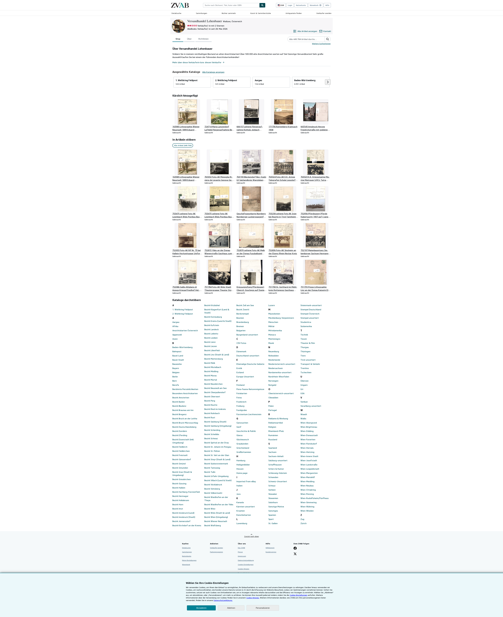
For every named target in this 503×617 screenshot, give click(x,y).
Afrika (175, 326)
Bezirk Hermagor (180, 496)
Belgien (175, 372)
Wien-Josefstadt (308, 460)
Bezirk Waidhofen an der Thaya (216, 499)
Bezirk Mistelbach (212, 367)
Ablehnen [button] (231, 608)
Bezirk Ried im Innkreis (215, 409)
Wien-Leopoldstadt (309, 468)
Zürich (303, 523)
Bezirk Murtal (210, 379)
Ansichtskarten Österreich (185, 330)
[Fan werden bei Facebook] (295, 548)
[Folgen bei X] (295, 554)
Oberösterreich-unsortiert (281, 393)
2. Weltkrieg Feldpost (182, 313)
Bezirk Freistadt (180, 455)
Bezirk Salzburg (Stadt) (215, 421)
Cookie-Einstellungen (298, 595)
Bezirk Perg (209, 400)
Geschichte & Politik (246, 431)
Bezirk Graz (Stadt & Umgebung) (182, 473)
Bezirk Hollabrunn (180, 500)
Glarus (239, 435)
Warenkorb (186, 565)
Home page (241, 473)
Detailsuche (176, 13)
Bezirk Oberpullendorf (215, 392)
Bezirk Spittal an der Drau (216, 442)
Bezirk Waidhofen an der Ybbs (218, 504)
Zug (302, 519)
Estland (240, 372)
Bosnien (240, 318)
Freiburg (240, 406)
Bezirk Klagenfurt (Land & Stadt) (216, 311)
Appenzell (177, 334)
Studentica (305, 322)
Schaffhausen (275, 464)
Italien (239, 485)
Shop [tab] (178, 38)
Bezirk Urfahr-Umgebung (216, 476)
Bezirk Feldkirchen (181, 451)
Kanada (240, 502)
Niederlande (274, 359)
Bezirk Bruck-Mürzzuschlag (185, 422)
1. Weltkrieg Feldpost (182, 309)
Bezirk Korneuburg (213, 317)
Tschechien (305, 372)
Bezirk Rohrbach (212, 413)
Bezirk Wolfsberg (212, 525)
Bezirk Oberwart (212, 396)
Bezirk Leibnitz (211, 333)
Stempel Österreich (309, 313)
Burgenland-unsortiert (247, 334)
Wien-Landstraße (308, 464)
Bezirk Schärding (212, 430)
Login (290, 5)
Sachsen (272, 452)
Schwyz (271, 485)
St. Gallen (273, 523)
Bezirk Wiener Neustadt (215, 521)
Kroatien (240, 510)
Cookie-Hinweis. (252, 598)
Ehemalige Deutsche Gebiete (250, 364)
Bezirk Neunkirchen (213, 384)
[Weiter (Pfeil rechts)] (328, 82)
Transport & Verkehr (310, 364)
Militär (271, 326)
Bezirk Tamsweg (212, 467)
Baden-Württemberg (182, 347)
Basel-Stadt (178, 359)
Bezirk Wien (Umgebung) (216, 517)
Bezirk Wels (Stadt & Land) (217, 513)
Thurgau (304, 347)
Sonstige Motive (276, 506)
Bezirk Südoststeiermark (216, 463)
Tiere (303, 355)
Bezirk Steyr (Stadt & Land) (217, 459)
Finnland (240, 385)
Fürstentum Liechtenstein (248, 414)
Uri (301, 389)
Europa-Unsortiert (245, 376)
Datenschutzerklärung (246, 560)
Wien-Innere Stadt (309, 456)
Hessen (240, 468)
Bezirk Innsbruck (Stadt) (183, 517)
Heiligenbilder (243, 464)
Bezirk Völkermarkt (213, 493)
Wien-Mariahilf (307, 477)
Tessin (303, 339)
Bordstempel (242, 313)
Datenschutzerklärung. (223, 600)
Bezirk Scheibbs (211, 434)
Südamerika (306, 326)
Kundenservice (271, 552)
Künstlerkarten (243, 515)
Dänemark (241, 351)
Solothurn (273, 502)
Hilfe (327, 5)
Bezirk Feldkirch (179, 446)
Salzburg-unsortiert (277, 460)
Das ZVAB (241, 548)
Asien (175, 339)
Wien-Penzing (307, 494)
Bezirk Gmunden (180, 467)
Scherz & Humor (276, 468)
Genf (238, 427)
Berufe (175, 385)
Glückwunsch (242, 439)
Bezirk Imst (177, 508)
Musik (271, 343)
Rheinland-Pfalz (276, 431)
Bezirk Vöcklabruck (213, 484)
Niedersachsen (275, 368)
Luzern (271, 305)
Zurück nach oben (251, 536)
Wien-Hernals (307, 448)
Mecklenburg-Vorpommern (281, 318)
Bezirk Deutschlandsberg (184, 427)
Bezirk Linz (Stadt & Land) (216, 354)
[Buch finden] (262, 5)
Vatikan (304, 401)
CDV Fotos (241, 343)
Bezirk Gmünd (179, 463)
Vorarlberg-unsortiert (310, 406)
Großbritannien (243, 452)
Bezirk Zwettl (242, 309)
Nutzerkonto (301, 5)
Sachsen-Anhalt (276, 456)
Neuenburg (273, 351)
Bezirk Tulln (209, 472)
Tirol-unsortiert (308, 359)
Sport (271, 519)
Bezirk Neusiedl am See (215, 388)
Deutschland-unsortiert (247, 355)
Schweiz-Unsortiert (277, 481)
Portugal (272, 410)
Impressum (242, 556)
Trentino (304, 368)
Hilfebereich (270, 548)
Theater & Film (307, 343)
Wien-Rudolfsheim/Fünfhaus (314, 498)
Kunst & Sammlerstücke (260, 13)
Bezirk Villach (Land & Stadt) (218, 480)
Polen (271, 406)
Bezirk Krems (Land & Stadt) (217, 321)
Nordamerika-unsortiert (279, 372)
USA (302, 393)
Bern (174, 380)
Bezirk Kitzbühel (212, 305)
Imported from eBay (246, 481)
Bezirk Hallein (178, 487)
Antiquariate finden (294, 13)
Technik (304, 334)
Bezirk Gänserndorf (181, 459)
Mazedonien (274, 313)
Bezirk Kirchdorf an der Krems (186, 525)
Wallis (303, 418)
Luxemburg (241, 523)
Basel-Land (177, 355)
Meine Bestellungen (189, 560)
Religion (272, 427)
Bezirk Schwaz (211, 438)
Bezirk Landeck (211, 329)
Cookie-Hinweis (243, 569)
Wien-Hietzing (307, 452)
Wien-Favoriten (307, 439)
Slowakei (272, 494)
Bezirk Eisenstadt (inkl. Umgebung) (183, 441)
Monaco (272, 334)
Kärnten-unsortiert (245, 506)
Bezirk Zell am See (245, 305)
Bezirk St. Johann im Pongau (217, 446)
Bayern (175, 368)
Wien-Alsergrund (308, 422)
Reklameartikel (275, 422)
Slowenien (273, 498)
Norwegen (273, 380)
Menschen (273, 322)
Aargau (175, 322)
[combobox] (231, 5)
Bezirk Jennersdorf (181, 521)
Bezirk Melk (209, 363)
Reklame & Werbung (278, 418)
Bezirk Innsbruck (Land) (183, 513)
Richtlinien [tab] (203, 38)
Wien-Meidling (307, 481)
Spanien (272, 515)
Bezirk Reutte (210, 405)
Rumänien (273, 435)
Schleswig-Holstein (277, 473)
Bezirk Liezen (210, 346)
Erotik (239, 368)
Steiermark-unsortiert (311, 305)
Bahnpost (176, 351)
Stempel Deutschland (310, 309)
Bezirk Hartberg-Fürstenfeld (186, 492)
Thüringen (305, 351)
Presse (240, 552)
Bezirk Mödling (211, 371)
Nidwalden (273, 355)
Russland (272, 439)
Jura (238, 494)
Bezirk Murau (210, 375)
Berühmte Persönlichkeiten (185, 389)
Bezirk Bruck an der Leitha (184, 418)
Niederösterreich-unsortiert (281, 364)
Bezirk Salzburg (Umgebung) (217, 426)
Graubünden (242, 443)
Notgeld (272, 385)
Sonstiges (273, 510)
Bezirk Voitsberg (212, 488)
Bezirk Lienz (210, 342)
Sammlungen (201, 13)
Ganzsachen (242, 422)
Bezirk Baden (178, 401)
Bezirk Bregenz (179, 414)
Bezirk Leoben (211, 337)
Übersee (304, 380)
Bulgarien (240, 330)
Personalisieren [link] (263, 608)
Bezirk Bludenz (179, 406)
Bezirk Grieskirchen (181, 479)
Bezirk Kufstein (211, 325)
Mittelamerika (275, 330)
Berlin (175, 376)
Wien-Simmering (308, 502)
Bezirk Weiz (209, 508)
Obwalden (273, 397)
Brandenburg (242, 322)
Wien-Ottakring (308, 489)
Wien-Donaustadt (309, 435)
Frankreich (241, 401)
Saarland (272, 448)
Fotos (239, 397)
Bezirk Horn (177, 504)
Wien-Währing (307, 506)
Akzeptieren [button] (201, 608)
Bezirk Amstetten (180, 397)
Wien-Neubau (307, 485)
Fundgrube (241, 410)
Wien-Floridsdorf (308, 443)
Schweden (273, 477)
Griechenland (242, 448)
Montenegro (274, 339)
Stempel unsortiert (309, 318)
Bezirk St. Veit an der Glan (216, 455)
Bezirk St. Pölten (212, 451)
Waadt (303, 414)
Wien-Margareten (309, 473)
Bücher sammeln (229, 13)
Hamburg (240, 460)
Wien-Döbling (307, 431)
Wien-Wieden (307, 510)
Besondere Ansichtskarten (185, 393)
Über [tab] (189, 38)
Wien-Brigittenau (308, 427)
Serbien (272, 489)
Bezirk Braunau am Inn (182, 410)
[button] (327, 39)
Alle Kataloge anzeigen (213, 72)
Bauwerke (177, 364)
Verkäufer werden (323, 13)
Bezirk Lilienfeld (212, 350)
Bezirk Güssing (179, 483)
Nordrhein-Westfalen (278, 376)
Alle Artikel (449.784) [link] (183, 145)
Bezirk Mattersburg (213, 358)
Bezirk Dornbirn (179, 431)
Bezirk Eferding (179, 435)
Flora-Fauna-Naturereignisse (250, 389)
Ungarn (304, 385)
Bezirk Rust (209, 417)
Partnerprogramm (216, 552)
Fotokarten (241, 393)
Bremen (240, 326)
